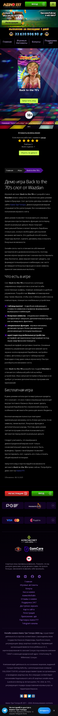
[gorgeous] (36, 140)
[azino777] (25, 576)
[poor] (24, 140)
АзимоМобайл (28, 595)
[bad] (19, 140)
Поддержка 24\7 (28, 602)
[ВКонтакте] (21, 696)
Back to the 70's (33, 170)
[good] (32, 140)
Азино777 (20, 470)
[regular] (28, 140)
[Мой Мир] (33, 696)
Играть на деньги (29, 152)
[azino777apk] (39, 576)
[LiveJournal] (37, 696)
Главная (7, 42)
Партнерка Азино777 (28, 620)
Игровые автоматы (21, 41)
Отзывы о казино (29, 599)
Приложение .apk (29, 616)
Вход (35, 4)
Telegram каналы (30, 623)
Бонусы (36, 42)
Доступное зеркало (29, 606)
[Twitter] (29, 696)
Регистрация (11, 22)
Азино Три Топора (18, 204)
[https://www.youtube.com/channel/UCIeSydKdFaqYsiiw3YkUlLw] (18, 576)
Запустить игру (29, 100)
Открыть (44, 710)
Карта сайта (29, 609)
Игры (20, 170)
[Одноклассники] (25, 696)
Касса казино (29, 592)
